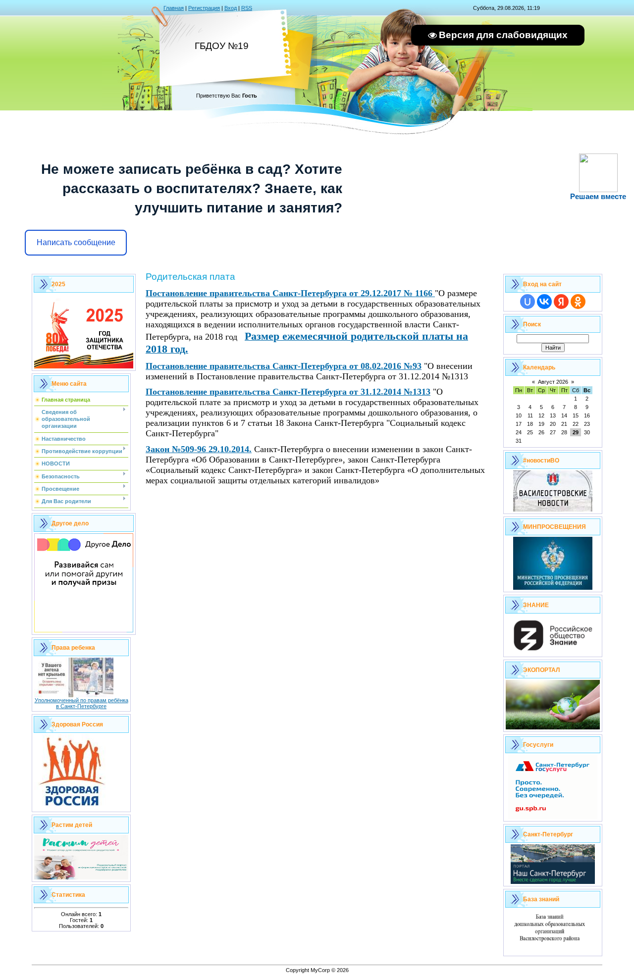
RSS (246, 8)
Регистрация (204, 8)
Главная (173, 8)
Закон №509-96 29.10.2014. (199, 449)
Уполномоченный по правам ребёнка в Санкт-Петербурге (81, 703)
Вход (230, 8)
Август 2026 (553, 382)
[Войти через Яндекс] (561, 301)
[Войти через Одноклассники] (578, 301)
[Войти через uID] (527, 301)
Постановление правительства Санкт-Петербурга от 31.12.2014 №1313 (288, 392)
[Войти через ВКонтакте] (544, 301)
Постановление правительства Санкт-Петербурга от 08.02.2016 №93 (284, 366)
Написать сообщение (76, 242)
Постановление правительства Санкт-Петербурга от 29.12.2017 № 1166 (290, 293)
